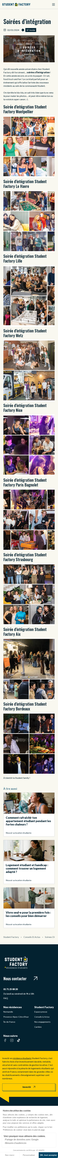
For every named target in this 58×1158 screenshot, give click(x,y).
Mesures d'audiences (15, 1143)
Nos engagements (42, 1022)
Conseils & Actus (42, 1017)
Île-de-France (9, 1022)
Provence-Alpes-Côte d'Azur (16, 1017)
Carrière (38, 1027)
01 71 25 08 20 (10, 989)
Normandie (8, 1012)
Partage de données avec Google (22, 1139)
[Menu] (53, 4)
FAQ (5, 998)
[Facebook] (5, 1042)
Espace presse (40, 1012)
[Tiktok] (18, 1042)
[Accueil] (16, 4)
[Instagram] (12, 1042)
